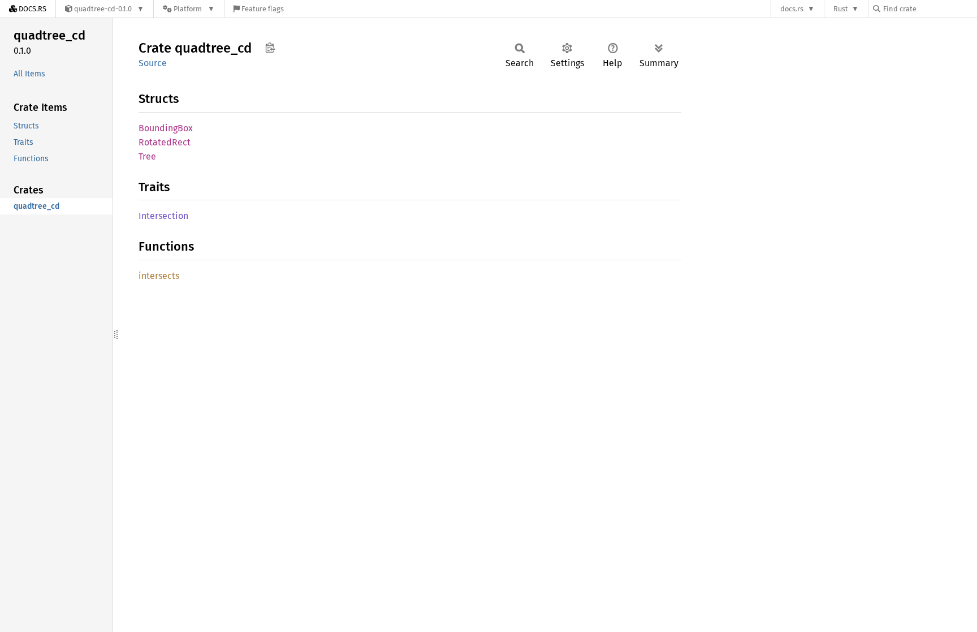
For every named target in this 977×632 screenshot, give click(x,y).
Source (153, 63)
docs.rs (791, 9)
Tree (147, 156)
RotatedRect (165, 142)
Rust (840, 9)
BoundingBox (166, 128)
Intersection (163, 215)
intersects (159, 275)
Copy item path (270, 47)
